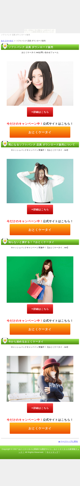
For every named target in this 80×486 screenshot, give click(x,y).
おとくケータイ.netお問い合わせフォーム (40, 52)
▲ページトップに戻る (68, 441)
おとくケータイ (7, 41)
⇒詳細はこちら (40, 112)
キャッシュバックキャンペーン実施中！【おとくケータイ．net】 (40, 150)
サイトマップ (52, 452)
